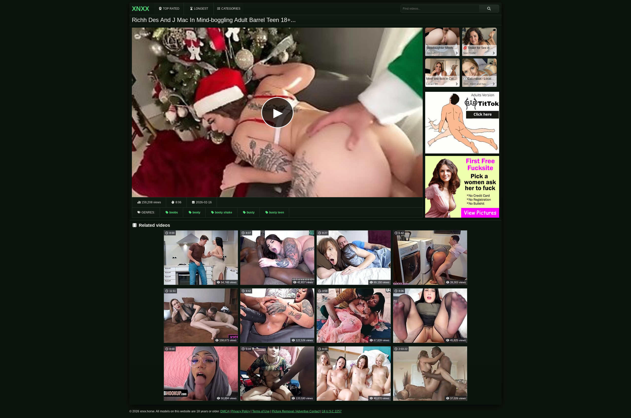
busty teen (276, 212)
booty (196, 212)
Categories (230, 8)
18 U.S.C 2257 (332, 411)
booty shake (223, 212)
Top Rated (170, 8)
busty (250, 212)
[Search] (489, 8)
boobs (173, 212)
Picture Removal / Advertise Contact (296, 411)
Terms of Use (261, 411)
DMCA (224, 411)
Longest (200, 8)
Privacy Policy (240, 411)
